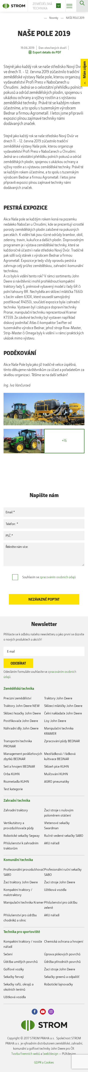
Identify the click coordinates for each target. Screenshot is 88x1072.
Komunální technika (18, 859)
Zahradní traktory (16, 810)
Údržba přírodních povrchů (62, 961)
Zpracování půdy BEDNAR (62, 741)
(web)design (50, 1054)
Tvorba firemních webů (25, 1054)
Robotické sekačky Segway (22, 835)
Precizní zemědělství (17, 698)
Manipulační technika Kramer (24, 902)
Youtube (43, 1012)
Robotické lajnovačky (58, 984)
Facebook (35, 1012)
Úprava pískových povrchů (62, 954)
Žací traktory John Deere (21, 882)
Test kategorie (13, 789)
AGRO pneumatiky (56, 781)
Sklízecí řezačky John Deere (22, 713)
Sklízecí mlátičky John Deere (63, 705)
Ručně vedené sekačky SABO (63, 835)
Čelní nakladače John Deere (63, 713)
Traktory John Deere (58, 698)
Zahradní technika (17, 800)
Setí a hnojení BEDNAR (19, 766)
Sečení (8, 954)
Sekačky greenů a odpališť (61, 976)
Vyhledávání (82, 6)
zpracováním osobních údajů (58, 577)
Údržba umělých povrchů (21, 961)
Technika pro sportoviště (22, 931)
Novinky (53, 18)
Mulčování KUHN (56, 774)
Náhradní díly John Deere (21, 728)
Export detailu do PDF (47, 52)
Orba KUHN (12, 774)
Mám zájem (84, 69)
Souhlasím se (49, 577)
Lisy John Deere (55, 720)
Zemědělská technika (19, 688)
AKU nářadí (51, 843)
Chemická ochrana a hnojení (63, 941)
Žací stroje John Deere (59, 882)
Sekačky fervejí (14, 976)
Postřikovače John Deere (21, 720)
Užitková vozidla (55, 889)
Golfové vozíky (14, 969)
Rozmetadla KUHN (16, 781)
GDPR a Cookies (44, 1062)
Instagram (51, 1012)
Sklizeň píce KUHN (56, 766)
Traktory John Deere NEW (22, 705)
